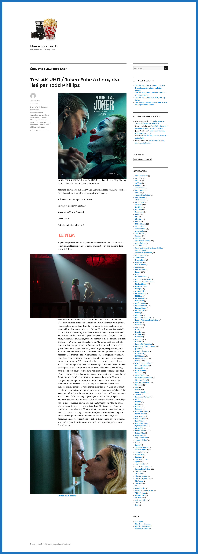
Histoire (138, 332)
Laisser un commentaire (39, 130)
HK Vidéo (138, 334)
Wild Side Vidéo (140, 500)
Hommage (139, 337)
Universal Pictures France (144, 491)
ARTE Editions (140, 200)
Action (137, 181)
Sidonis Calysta (140, 450)
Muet (137, 387)
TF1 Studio (139, 471)
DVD (137, 274)
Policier (138, 407)
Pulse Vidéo (139, 421)
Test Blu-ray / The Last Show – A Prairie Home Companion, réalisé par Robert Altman (150, 88)
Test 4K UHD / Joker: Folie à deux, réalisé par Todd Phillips (75, 82)
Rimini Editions (141, 431)
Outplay (138, 395)
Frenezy (138, 322)
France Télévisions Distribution (146, 320)
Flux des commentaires (143, 526)
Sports (137, 462)
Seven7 (137, 445)
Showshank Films (141, 447)
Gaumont (138, 325)
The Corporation (141, 476)
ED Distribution (141, 277)
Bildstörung (139, 212)
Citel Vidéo (139, 238)
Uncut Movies (140, 488)
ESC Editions (139, 294)
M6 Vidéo (138, 373)
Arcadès (138, 193)
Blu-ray (138, 222)
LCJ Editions (139, 356)
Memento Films (141, 380)
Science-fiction (141, 440)
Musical (138, 390)
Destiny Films (140, 260)
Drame (32, 107)
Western (138, 498)
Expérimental (140, 303)
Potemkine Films (141, 411)
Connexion (139, 522)
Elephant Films (140, 284)
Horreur (138, 339)
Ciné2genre (139, 234)
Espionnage (139, 298)
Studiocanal (139, 464)
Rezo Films (139, 428)
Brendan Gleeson (36, 113)
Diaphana (138, 262)
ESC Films (138, 296)
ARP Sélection (140, 198)
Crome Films (139, 258)
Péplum (138, 402)
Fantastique (139, 310)
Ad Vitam (138, 183)
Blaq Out (138, 219)
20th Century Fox (141, 176)
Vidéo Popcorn (140, 493)
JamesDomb (35, 100)
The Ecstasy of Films (142, 479)
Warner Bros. (35, 109)
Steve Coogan (39, 125)
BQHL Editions (140, 224)
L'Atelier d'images (142, 351)
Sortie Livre (139, 455)
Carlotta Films (140, 229)
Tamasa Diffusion (141, 467)
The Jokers (139, 481)
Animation (139, 185)
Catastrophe (139, 231)
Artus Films (139, 202)
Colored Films (140, 243)
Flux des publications (143, 524)
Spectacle (138, 457)
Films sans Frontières (143, 318)
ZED (136, 503)
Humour (138, 342)
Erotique (138, 289)
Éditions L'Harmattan (143, 279)
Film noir (138, 315)
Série (137, 443)
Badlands (138, 210)
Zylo (136, 505)
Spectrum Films (141, 459)
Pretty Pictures (140, 414)
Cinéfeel (138, 236)
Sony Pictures (140, 452)
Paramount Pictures (142, 397)
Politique (138, 409)
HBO (137, 330)
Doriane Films (140, 270)
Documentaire (140, 265)
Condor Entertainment (143, 253)
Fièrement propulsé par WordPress (57, 544)
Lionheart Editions (142, 366)
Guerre (137, 327)
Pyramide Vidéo (141, 426)
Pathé (137, 399)
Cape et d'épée (140, 226)
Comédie (138, 246)
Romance (138, 435)
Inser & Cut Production (143, 344)
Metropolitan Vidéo (142, 383)
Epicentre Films (141, 286)
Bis (136, 217)
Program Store (140, 416)
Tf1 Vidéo (138, 474)
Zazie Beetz (41, 127)
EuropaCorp (139, 301)
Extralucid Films (141, 306)
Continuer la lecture (67, 496)
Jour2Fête (138, 349)
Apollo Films (139, 190)
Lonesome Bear (141, 371)
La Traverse (139, 354)
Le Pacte (138, 361)
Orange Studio (140, 392)
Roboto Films (140, 433)
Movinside (139, 385)
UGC (136, 486)
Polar (137, 404)
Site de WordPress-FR (143, 529)
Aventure (138, 205)
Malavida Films (140, 375)
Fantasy (138, 313)
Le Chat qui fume (141, 358)
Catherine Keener (36, 115)
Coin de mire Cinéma (142, 241)
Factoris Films (140, 308)
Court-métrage (140, 255)
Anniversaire (140, 188)
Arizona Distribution (142, 195)
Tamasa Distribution (142, 469)
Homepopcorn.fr (44, 46)
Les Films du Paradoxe (143, 363)
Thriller (138, 483)
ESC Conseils (139, 291)
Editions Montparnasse (143, 282)
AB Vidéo (138, 178)
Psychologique (41, 107)
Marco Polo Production (143, 378)
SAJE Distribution (141, 438)
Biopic (137, 214)
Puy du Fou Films (141, 423)
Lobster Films (140, 368)
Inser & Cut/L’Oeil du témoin (145, 346)
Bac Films (138, 207)
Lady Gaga (39, 122)
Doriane (138, 267)
